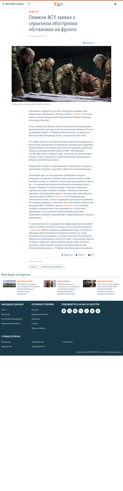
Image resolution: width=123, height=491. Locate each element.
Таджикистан (38, 342)
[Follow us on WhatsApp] (86, 311)
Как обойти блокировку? (11, 319)
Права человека (63, 281)
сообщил (76, 114)
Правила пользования (10, 324)
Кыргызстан (6, 347)
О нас (3, 310)
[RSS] (98, 311)
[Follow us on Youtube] (64, 311)
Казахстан (5, 342)
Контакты (5, 315)
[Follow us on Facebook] (75, 311)
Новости (33, 12)
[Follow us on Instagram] (69, 311)
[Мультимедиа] (115, 4)
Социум (34, 324)
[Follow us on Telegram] (81, 311)
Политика (35, 319)
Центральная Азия (25, 281)
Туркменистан (38, 347)
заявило (58, 197)
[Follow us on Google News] (92, 311)
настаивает (68, 206)
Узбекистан (68, 342)
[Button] (88, 43)
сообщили (34, 230)
